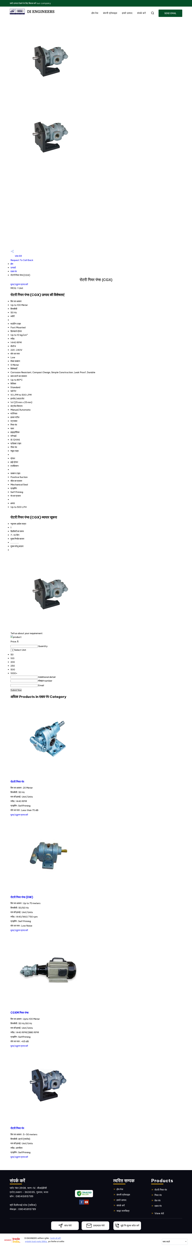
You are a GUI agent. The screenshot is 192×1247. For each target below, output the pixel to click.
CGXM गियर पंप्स (19, 1012)
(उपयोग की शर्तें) (55, 1238)
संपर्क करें (141, 13)
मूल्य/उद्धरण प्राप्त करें (19, 284)
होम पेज (95, 13)
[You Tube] (86, 1203)
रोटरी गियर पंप (17, 781)
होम (11, 263)
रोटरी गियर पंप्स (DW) (21, 897)
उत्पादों (13, 267)
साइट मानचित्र (123, 1210)
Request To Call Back (21, 260)
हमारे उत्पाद (127, 13)
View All (159, 1213)
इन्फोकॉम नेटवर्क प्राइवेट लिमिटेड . (36, 1241)
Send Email (170, 13)
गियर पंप (158, 1195)
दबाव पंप (13, 271)
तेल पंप (157, 1200)
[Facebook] (81, 1203)
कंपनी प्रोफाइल (110, 13)
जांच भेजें (18, 256)
